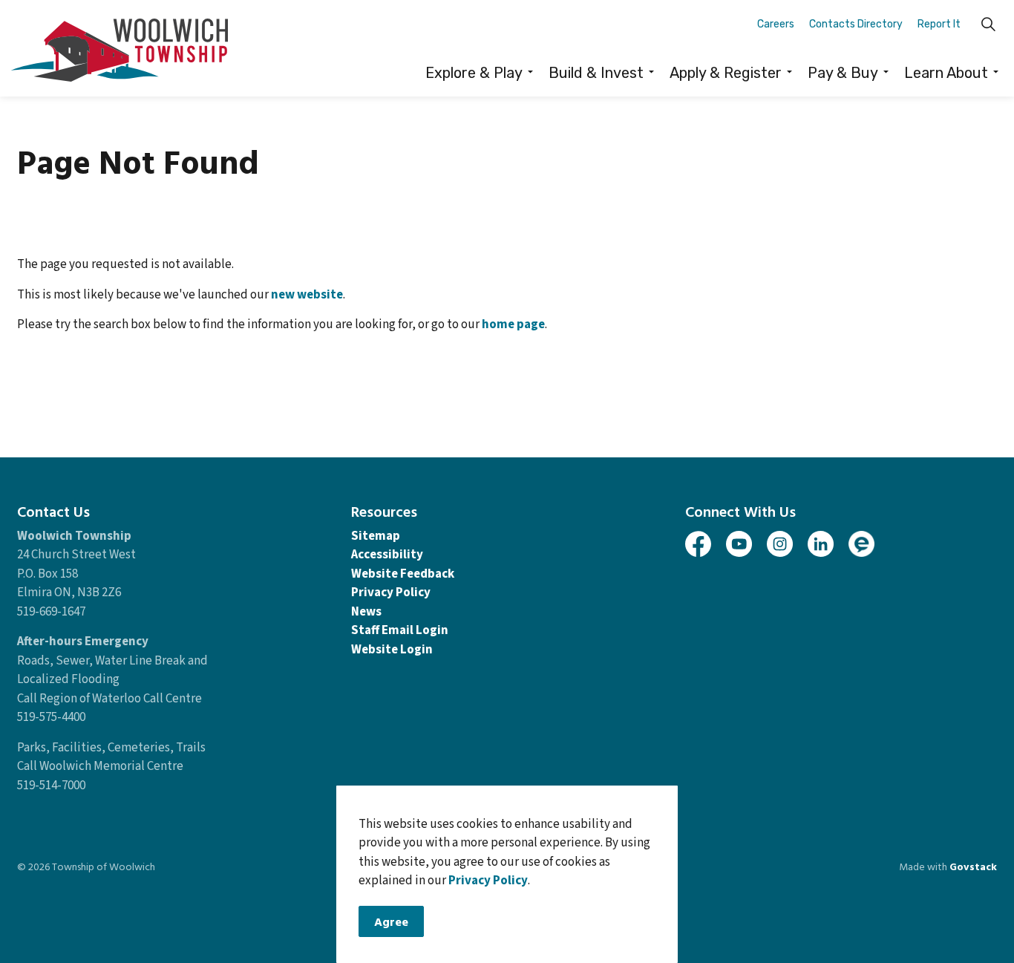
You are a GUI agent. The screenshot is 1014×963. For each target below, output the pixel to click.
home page (513, 324)
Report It (939, 24)
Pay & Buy (843, 73)
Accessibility (387, 555)
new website (307, 295)
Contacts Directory (856, 24)
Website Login (392, 650)
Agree (391, 921)
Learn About (946, 73)
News (366, 612)
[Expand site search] (988, 24)
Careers (775, 24)
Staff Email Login (399, 630)
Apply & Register (726, 73)
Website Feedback (402, 574)
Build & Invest (596, 73)
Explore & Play (474, 73)
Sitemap (375, 536)
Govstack (973, 866)
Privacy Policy (488, 881)
